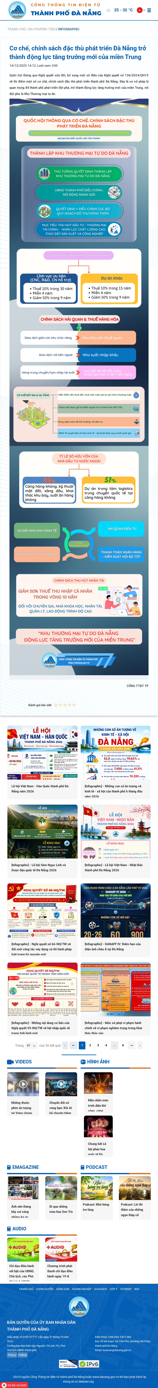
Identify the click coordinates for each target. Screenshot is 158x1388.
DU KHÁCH (100, 1289)
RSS (136, 1289)
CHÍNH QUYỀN (44, 1289)
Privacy (12, 1354)
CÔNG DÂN (62, 1289)
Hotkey (23, 1354)
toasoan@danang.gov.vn (117, 1350)
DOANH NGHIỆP (81, 1289)
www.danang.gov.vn (105, 1377)
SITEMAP (125, 1289)
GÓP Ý (113, 1289)
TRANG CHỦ (26, 1289)
